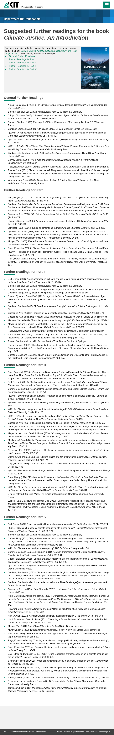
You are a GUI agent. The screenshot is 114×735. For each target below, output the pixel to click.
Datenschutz (79, 732)
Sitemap (102, 732)
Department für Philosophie (32, 7)
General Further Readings (22, 56)
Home (59, 732)
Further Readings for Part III (22, 66)
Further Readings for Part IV (23, 69)
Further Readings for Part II (22, 62)
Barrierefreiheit (91, 732)
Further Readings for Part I (22, 59)
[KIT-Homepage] (11, 4)
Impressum (68, 732)
